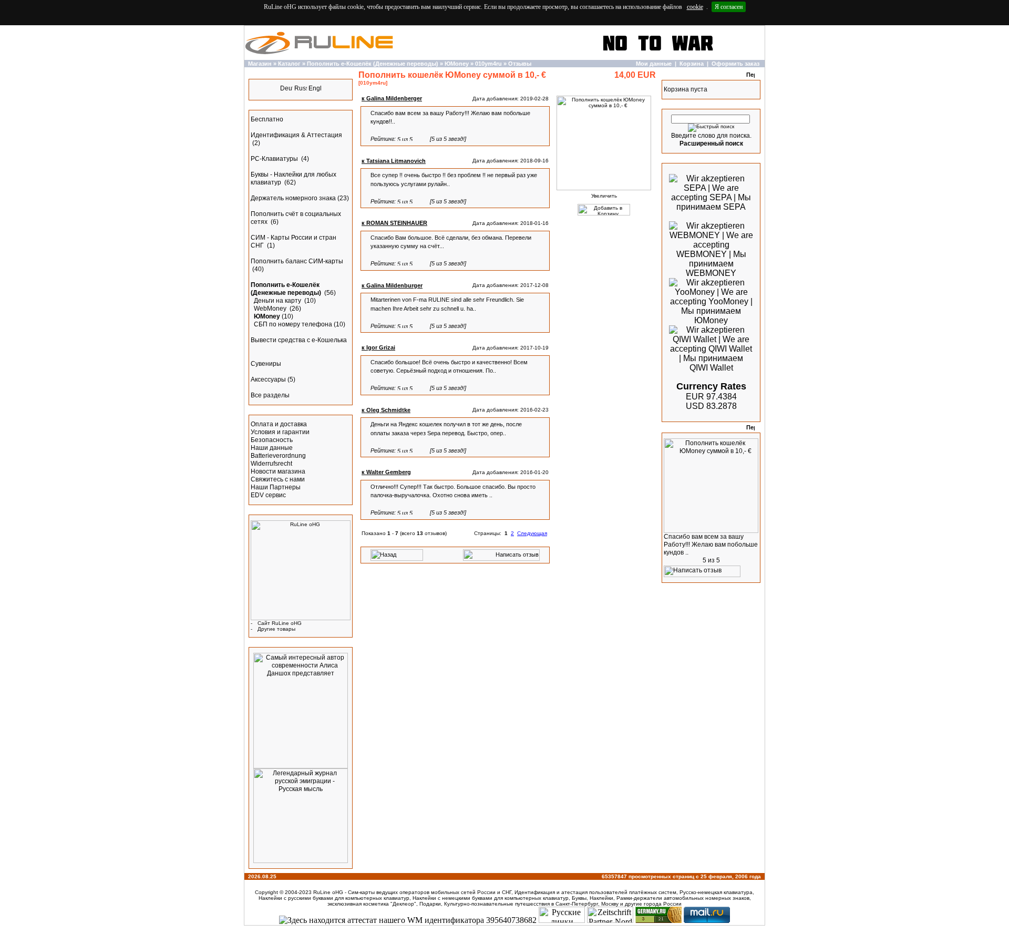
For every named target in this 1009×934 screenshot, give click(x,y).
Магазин (260, 63)
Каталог (289, 63)
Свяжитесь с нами (278, 479)
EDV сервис (268, 495)
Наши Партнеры (276, 487)
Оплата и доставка (279, 424)
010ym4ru (488, 63)
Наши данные (272, 447)
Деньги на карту (278, 300)
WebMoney (271, 308)
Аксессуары (268, 379)
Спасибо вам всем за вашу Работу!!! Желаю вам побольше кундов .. (711, 544)
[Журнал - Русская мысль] (300, 861)
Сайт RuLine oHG (280, 623)
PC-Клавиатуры (275, 158)
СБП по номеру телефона (293, 324)
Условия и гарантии (280, 432)
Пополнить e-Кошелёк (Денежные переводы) (372, 63)
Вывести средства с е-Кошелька (299, 340)
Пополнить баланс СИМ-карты (297, 261)
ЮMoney (457, 63)
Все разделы (270, 395)
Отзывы (519, 63)
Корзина (691, 63)
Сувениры (266, 363)
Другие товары (276, 629)
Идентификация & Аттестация (296, 135)
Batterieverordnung (278, 455)
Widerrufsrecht (271, 463)
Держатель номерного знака (293, 198)
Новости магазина (278, 471)
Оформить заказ (735, 63)
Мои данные (654, 63)
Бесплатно (267, 119)
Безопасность (272, 440)
